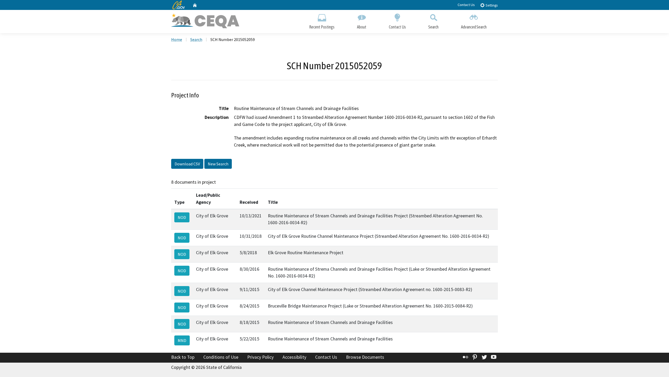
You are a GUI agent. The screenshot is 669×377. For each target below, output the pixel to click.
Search (433, 27)
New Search (218, 163)
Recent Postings (321, 27)
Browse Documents (365, 357)
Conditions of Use (220, 357)
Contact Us (466, 4)
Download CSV (187, 163)
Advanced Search (474, 27)
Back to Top (182, 357)
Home (176, 39)
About (361, 27)
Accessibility (294, 357)
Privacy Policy (260, 357)
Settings (491, 5)
